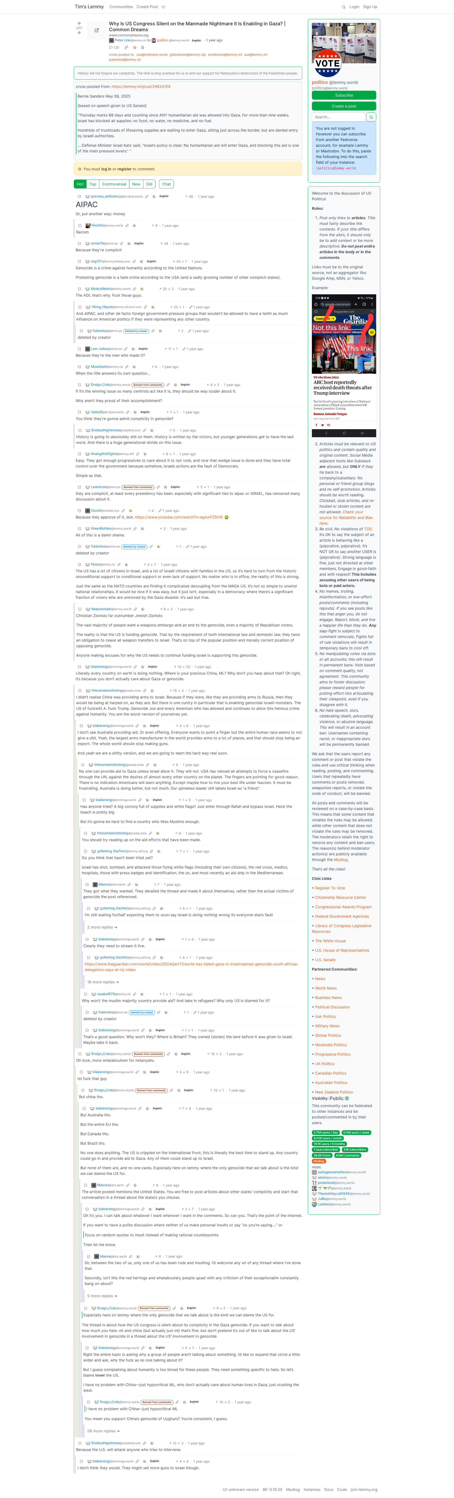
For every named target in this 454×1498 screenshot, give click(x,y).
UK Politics (325, 1063)
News (320, 978)
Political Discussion (332, 1007)
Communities (121, 6)
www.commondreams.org (128, 35)
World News (326, 988)
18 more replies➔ (103, 982)
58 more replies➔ (103, 1431)
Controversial (114, 184)
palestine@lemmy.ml (125, 59)
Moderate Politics (331, 1044)
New (136, 184)
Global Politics (328, 1035)
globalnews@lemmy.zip (188, 54)
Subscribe (344, 95)
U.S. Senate (325, 959)
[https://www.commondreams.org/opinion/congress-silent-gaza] (96, 30)
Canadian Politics (330, 1073)
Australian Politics (331, 1082)
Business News (328, 997)
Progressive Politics (332, 1054)
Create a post (344, 106)
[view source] (142, 47)
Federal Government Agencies (342, 916)
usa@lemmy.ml (255, 54)
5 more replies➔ (102, 1295)
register (124, 169)
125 (116, 47)
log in (106, 169)
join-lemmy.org (364, 1489)
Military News (327, 1025)
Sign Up (370, 6)
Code (342, 1489)
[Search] (344, 6)
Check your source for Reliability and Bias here (346, 517)
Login (354, 6)
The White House (330, 940)
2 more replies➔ (102, 927)
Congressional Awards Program (343, 906)
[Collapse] (79, 196)
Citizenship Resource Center (340, 897)
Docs (328, 1489)
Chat (166, 184)
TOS (368, 528)
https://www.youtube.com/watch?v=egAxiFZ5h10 (179, 517)
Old (149, 184)
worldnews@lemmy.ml (225, 54)
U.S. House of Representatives (342, 950)
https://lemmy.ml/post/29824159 (141, 86)
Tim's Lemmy (89, 6)
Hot (80, 184)
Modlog (341, 859)
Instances (312, 1489)
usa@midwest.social (152, 54)
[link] (126, 47)
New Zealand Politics (334, 1092)
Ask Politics (325, 1016)
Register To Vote (330, 888)
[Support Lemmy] (163, 6)
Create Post (147, 6)
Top (92, 184)
